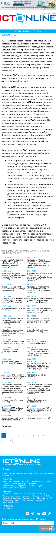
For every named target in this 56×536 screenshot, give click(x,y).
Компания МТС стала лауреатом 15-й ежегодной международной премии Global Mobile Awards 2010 (38, 262)
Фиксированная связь (11, 496)
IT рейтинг (32, 484)
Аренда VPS (7, 508)
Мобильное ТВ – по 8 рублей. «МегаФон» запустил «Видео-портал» (39, 310)
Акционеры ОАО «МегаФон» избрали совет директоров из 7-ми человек (14, 377)
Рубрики (17, 31)
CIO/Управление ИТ (36, 494)
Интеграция (26, 496)
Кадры (16, 500)
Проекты (48, 481)
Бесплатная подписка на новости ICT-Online (24, 519)
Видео (39, 486)
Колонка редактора (19, 484)
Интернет (6, 494)
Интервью (26, 481)
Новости (6, 481)
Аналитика (16, 481)
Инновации (7, 502)
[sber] (28, 5)
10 (49, 435)
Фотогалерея (8, 488)
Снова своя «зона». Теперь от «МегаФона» (13, 343)
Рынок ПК (6, 498)
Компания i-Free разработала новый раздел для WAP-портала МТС (14, 300)
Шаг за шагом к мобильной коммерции (12, 419)
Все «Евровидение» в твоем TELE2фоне (13, 309)
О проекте (7, 469)
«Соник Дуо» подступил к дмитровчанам (37, 401)
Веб (47, 496)
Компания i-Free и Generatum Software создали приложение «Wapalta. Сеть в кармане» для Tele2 (39, 276)
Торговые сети (28, 498)
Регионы (37, 31)
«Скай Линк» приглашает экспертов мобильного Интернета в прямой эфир (12, 332)
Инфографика (20, 488)
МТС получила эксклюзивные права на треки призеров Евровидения (39, 300)
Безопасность (38, 496)
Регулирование (27, 500)
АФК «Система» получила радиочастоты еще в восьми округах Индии (39, 320)
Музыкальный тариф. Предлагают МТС (10, 362)
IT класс (6, 484)
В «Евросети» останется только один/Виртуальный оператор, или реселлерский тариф (39, 352)
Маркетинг (17, 498)
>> (9, 440)
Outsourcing (7, 500)
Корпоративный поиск (36, 375)
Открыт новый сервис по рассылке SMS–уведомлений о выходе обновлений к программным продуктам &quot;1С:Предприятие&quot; (13, 388)
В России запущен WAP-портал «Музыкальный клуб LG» (13, 289)
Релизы (32, 486)
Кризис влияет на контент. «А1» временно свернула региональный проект (12, 320)
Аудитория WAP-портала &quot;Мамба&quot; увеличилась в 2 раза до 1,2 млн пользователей (13, 262)
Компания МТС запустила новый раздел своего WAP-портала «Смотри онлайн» (38, 289)
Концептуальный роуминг (12, 400)
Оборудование (42, 498)
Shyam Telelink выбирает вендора (37, 331)
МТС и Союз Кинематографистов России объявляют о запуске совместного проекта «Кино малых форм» (39, 365)
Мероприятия (37, 481)
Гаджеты (17, 502)
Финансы (39, 500)
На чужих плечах (34, 418)
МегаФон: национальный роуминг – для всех (37, 343)
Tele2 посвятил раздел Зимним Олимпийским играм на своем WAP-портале (13, 275)
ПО (51, 498)
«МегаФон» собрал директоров (9, 351)
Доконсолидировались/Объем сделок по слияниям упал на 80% (39, 410)
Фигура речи (22, 486)
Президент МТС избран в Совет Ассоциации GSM (12, 409)
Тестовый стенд (9, 486)
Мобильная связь (19, 494)
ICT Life (41, 484)
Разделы (27, 31)
